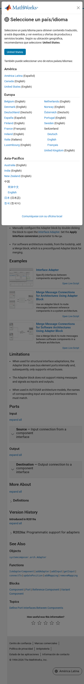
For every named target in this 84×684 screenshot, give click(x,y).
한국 (7, 203)
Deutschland (12, 112)
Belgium (9, 101)
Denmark (9, 106)
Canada (9, 81)
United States (12, 86)
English (51, 139)
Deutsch (52, 134)
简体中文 (13, 186)
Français (52, 145)
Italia (7, 139)
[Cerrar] (78, 7)
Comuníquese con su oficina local (42, 216)
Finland (8, 123)
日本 (7, 197)
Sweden (49, 123)
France (8, 128)
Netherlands (51, 101)
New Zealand (12, 176)
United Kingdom (53, 150)
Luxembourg (12, 145)
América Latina (13, 75)
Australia (9, 165)
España (8, 117)
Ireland (8, 134)
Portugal (49, 117)
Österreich (50, 112)
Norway (49, 106)
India (7, 170)
